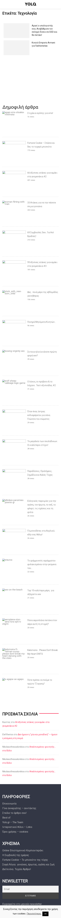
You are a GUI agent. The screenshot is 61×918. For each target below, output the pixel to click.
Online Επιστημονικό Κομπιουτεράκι (22, 850)
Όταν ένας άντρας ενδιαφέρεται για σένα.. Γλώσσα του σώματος (39, 415)
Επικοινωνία (9, 803)
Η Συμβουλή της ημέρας (15, 855)
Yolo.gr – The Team (12, 822)
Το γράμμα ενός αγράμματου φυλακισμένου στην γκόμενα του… (41, 564)
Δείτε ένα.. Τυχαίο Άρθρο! (16, 869)
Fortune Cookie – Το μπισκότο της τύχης (25, 859)
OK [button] (45, 914)
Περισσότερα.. (34, 913)
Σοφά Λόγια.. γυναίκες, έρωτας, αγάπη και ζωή (28, 864)
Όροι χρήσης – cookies (15, 831)
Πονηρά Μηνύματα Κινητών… (41, 322)
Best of (6, 817)
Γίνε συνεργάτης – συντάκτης (19, 808)
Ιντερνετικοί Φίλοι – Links (17, 827)
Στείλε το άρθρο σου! (14, 812)
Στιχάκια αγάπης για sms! (40, 113)
